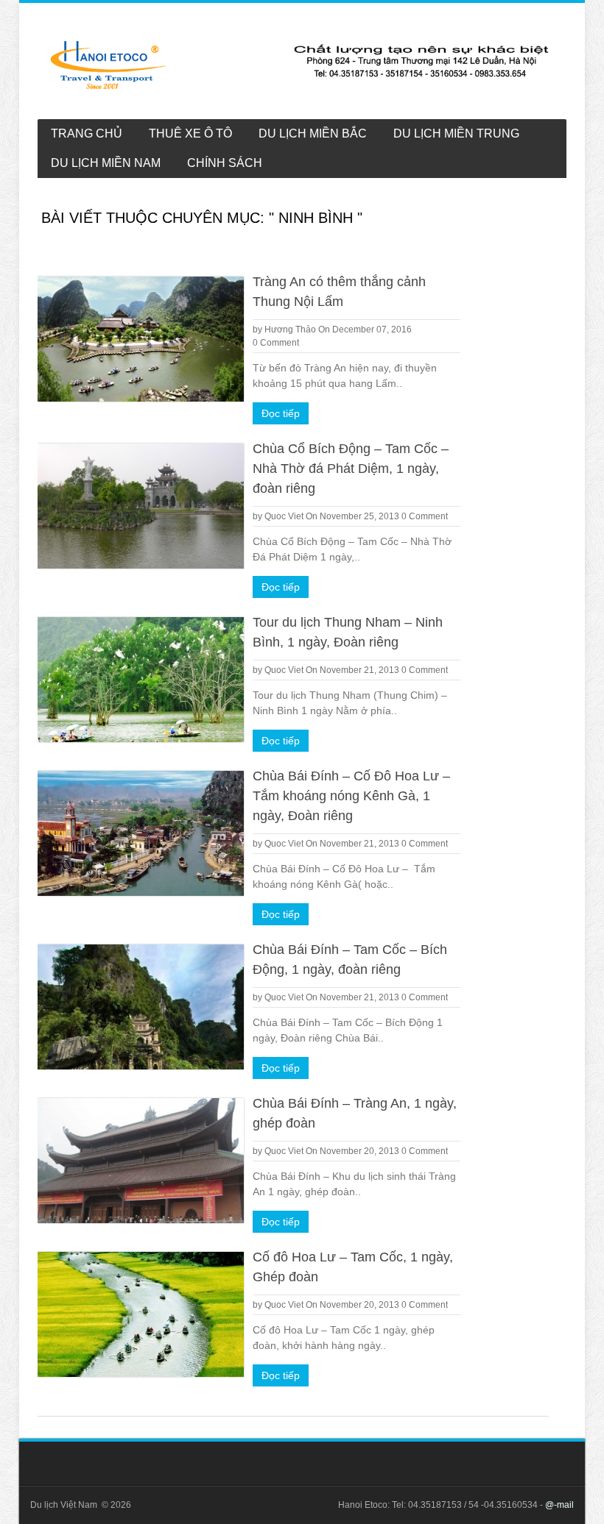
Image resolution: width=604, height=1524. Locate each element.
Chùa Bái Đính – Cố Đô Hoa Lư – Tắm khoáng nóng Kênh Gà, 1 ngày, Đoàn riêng (351, 796)
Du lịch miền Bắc (313, 133)
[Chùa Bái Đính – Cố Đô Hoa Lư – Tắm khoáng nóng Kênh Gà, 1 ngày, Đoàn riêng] (141, 833)
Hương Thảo (290, 329)
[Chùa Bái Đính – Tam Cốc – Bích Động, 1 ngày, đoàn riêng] (141, 1006)
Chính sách (224, 163)
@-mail (559, 1505)
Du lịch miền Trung (456, 133)
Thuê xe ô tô (190, 133)
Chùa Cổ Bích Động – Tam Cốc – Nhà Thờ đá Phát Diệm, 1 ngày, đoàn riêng (351, 468)
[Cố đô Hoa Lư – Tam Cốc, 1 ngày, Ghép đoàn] (141, 1314)
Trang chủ (86, 133)
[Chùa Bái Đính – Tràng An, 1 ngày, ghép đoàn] (141, 1160)
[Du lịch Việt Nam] (300, 64)
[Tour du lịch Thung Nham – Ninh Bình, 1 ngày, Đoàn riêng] (141, 679)
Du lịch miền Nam (106, 163)
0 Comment (276, 343)
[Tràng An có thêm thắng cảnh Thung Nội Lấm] (141, 339)
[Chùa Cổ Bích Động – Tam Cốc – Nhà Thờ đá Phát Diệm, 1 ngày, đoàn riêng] (141, 506)
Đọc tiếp (280, 413)
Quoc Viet (283, 516)
